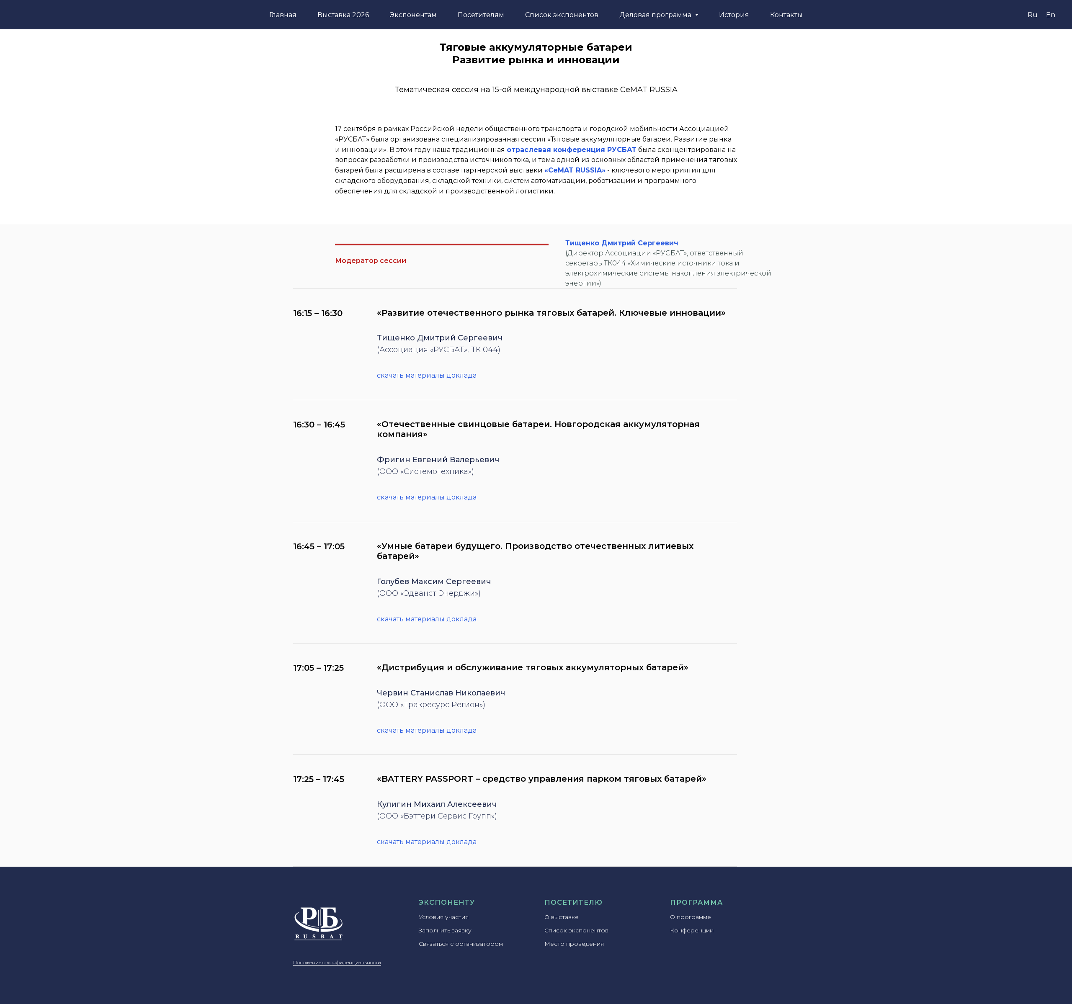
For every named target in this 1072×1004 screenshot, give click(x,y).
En (1050, 15)
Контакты (786, 15)
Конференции (692, 930)
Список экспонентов (561, 15)
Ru (1033, 15)
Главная (282, 15)
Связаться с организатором (461, 943)
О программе (690, 917)
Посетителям (481, 15)
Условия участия (444, 917)
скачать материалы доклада (427, 375)
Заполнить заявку (445, 930)
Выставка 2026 (343, 15)
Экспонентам (413, 15)
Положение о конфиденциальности (337, 962)
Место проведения (574, 943)
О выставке (561, 917)
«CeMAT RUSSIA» (575, 170)
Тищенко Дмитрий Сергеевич (621, 243)
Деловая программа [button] (656, 15)
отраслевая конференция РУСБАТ (571, 150)
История (734, 15)
